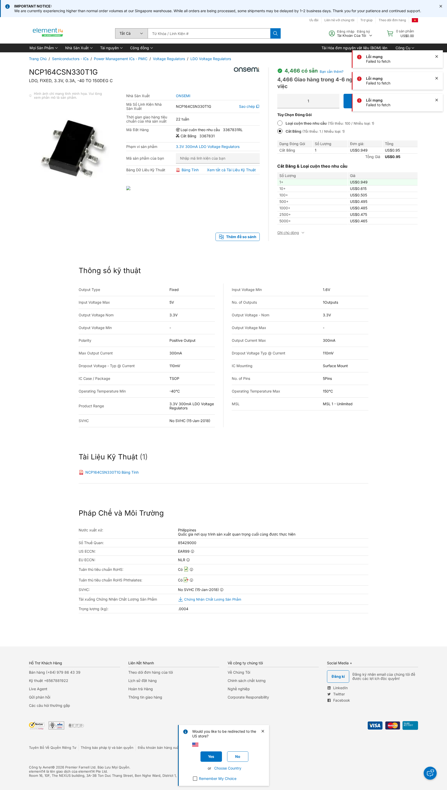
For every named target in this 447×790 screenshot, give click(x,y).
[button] (43, 48)
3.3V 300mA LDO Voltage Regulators (208, 147)
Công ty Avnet (40, 767)
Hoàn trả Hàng (140, 689)
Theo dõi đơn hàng (392, 20)
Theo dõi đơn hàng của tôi (150, 672)
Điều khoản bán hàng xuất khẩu (163, 747)
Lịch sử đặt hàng (142, 680)
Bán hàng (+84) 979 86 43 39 (54, 672)
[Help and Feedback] (430, 773)
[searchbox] (209, 33)
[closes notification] (441, 6)
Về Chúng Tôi (239, 672)
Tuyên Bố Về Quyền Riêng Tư (52, 747)
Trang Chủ (38, 58)
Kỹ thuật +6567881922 (48, 680)
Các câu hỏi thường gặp (49, 705)
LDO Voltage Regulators (210, 58)
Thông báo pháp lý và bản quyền (107, 747)
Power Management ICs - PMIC (120, 58)
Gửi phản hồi (39, 697)
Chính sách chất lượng (247, 680)
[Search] (275, 33)
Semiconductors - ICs (70, 58)
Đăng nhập (345, 31)
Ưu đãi (313, 20)
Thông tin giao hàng (145, 697)
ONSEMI (183, 96)
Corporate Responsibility (248, 697)
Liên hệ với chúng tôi (339, 20)
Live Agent (38, 689)
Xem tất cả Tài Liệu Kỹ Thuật (231, 170)
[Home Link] (48, 33)
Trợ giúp (366, 20)
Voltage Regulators (169, 58)
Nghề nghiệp (239, 689)
